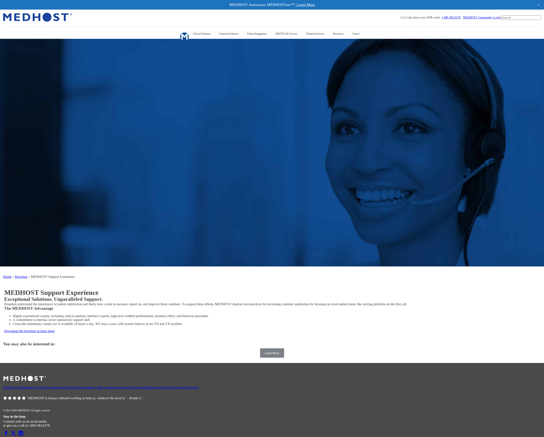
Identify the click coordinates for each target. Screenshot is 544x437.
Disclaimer (154, 387)
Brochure (21, 277)
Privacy (167, 387)
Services (15, 387)
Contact (124, 387)
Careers (134, 387)
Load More (272, 353)
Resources (61, 387)
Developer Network (185, 387)
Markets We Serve (33, 387)
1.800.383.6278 (451, 17)
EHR (6, 387)
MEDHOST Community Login (482, 17)
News (50, 387)
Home (7, 277)
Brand (143, 387)
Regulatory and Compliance (100, 387)
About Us (74, 387)
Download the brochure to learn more (29, 331)
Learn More (305, 5)
